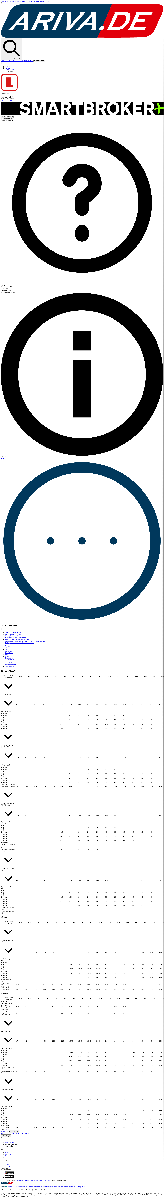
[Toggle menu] (1, 3)
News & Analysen (11, 61)
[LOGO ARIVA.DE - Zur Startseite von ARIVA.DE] (82, 37)
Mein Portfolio (28, 61)
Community (20, 61)
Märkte (3, 61)
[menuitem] (84, 1141)
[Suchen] (1, 63)
